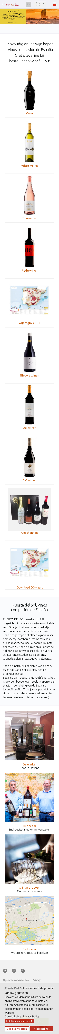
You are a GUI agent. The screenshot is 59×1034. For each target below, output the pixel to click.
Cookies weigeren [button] (17, 1028)
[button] (13, 1016)
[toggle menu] (54, 4)
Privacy (36, 980)
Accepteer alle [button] (42, 1028)
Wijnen (29, 887)
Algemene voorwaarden (16, 980)
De (29, 764)
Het (29, 826)
